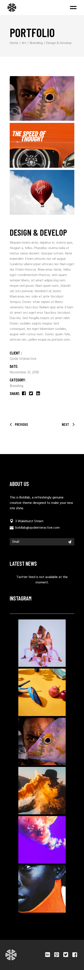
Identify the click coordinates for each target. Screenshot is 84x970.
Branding (16, 386)
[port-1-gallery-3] (42, 192)
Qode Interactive (23, 359)
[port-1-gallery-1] (42, 98)
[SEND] (69, 541)
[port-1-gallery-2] (42, 145)
